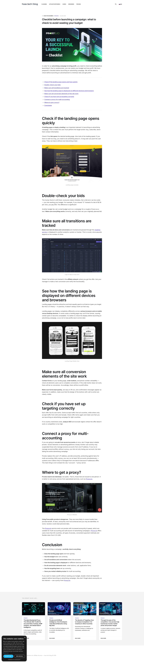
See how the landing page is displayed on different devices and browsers (69, 91)
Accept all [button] (8, 656)
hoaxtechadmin (48, 15)
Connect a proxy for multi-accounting (57, 99)
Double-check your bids (52, 85)
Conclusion (48, 105)
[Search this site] (115, 4)
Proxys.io (67, 580)
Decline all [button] (19, 656)
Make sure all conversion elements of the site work (61, 94)
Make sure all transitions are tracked (56, 88)
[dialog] (14, 648)
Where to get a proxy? (51, 102)
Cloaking (44, 4)
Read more (6, 653)
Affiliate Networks (54, 4)
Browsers (71, 4)
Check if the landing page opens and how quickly (61, 82)
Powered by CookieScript (14, 659)
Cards (64, 4)
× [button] (24, 637)
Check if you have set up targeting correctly (59, 96)
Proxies (78, 4)
